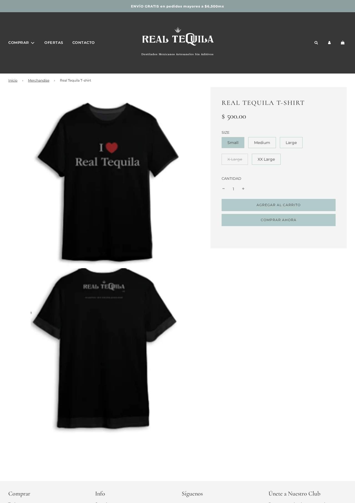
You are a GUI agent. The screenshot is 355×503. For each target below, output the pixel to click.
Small (233, 142)
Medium (262, 142)
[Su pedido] (343, 43)
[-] (223, 188)
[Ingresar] (329, 43)
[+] (243, 188)
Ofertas (53, 42)
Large (291, 142)
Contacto (83, 42)
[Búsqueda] (316, 43)
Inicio (12, 80)
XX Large (266, 159)
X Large (234, 159)
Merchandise (38, 80)
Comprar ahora (278, 220)
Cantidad (231, 178)
